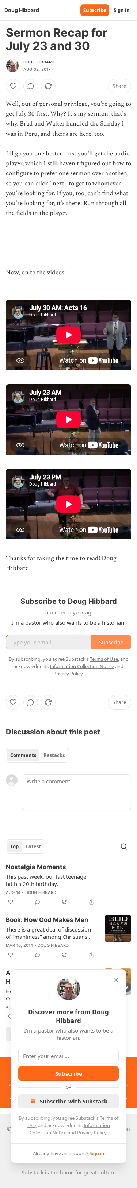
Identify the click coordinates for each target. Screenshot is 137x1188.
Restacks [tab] (54, 755)
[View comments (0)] (30, 86)
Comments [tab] (23, 755)
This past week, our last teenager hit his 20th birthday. (47, 880)
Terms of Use (104, 659)
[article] (68, 884)
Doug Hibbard (38, 62)
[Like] (13, 86)
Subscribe (94, 10)
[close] (116, 980)
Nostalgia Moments (36, 867)
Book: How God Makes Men (47, 919)
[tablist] (37, 755)
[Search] (124, 846)
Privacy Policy (91, 1132)
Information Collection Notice (82, 666)
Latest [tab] (33, 846)
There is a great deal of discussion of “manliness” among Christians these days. (48, 933)
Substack (32, 1172)
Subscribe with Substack (73, 1101)
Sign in (122, 10)
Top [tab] (14, 846)
